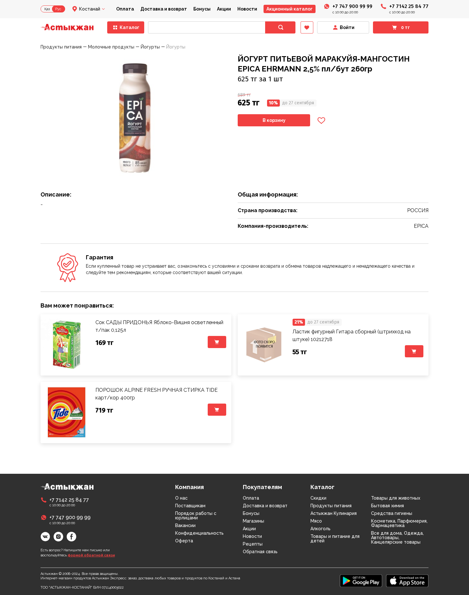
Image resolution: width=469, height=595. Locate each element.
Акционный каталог (289, 8)
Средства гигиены (391, 513)
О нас (181, 498)
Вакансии (185, 525)
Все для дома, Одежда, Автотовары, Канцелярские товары (397, 537)
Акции (224, 8)
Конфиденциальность (199, 533)
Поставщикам (190, 505)
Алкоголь (320, 528)
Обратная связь (260, 551)
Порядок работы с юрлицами (195, 515)
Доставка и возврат (163, 8)
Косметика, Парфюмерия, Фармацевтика (399, 523)
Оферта (184, 541)
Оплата (125, 8)
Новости (247, 8)
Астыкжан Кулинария (333, 513)
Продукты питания (331, 505)
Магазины (253, 521)
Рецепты (253, 544)
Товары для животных (395, 498)
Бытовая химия (387, 505)
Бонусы (202, 8)
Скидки (318, 498)
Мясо (316, 521)
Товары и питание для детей (335, 538)
